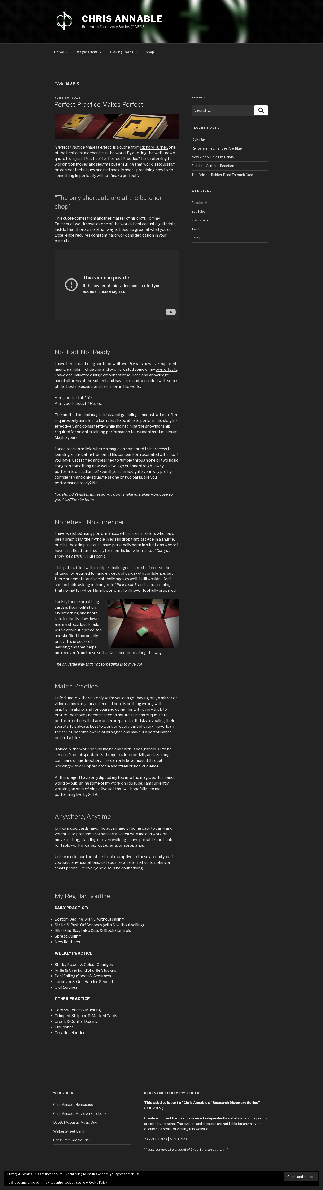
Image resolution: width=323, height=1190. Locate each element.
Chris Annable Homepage (73, 1104)
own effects (166, 369)
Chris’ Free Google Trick (72, 1140)
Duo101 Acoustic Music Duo (75, 1122)
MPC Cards (178, 1139)
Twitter (197, 229)
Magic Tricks (87, 52)
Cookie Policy (98, 1182)
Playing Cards (121, 52)
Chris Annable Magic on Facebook (79, 1113)
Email (196, 238)
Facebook (199, 203)
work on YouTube (126, 783)
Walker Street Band (68, 1131)
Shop (150, 52)
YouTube (198, 211)
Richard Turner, (154, 147)
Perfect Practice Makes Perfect (98, 104)
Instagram (200, 220)
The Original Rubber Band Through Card (222, 175)
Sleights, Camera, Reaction (213, 166)
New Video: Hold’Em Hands (213, 157)
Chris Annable (122, 18)
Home (59, 52)
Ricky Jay (198, 139)
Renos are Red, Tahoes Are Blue (217, 148)
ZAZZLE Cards (155, 1139)
